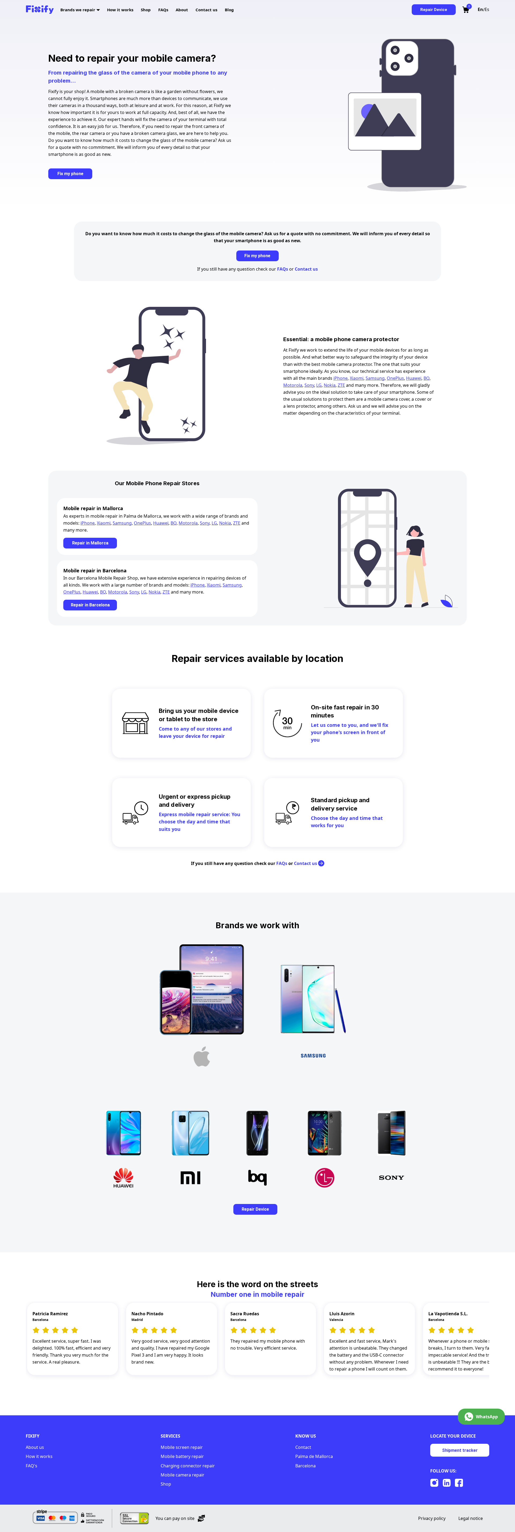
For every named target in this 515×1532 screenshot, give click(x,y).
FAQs (163, 9)
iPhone (340, 378)
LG (319, 385)
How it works (120, 9)
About (182, 9)
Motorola (292, 385)
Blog (229, 9)
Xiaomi (356, 378)
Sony (309, 385)
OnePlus (395, 378)
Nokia (330, 385)
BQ (426, 378)
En (480, 9)
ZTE (341, 385)
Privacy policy (432, 1518)
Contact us (207, 9)
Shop (146, 9)
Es (487, 9)
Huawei (413, 378)
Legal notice (470, 1518)
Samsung (375, 378)
